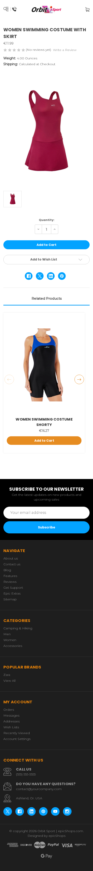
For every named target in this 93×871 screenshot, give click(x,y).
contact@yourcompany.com (39, 789)
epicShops (57, 836)
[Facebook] (29, 276)
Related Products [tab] (47, 298)
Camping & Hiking (17, 628)
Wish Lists (11, 727)
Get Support (13, 588)
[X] (40, 276)
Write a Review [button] (65, 50)
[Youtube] (55, 811)
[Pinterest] (62, 276)
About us (10, 558)
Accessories (12, 646)
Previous (9, 379)
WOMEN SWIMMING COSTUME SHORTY (44, 422)
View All (9, 681)
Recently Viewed (16, 733)
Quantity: (46, 220)
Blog (7, 570)
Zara (6, 675)
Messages (11, 715)
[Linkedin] (51, 276)
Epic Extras (12, 593)
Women (9, 640)
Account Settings (16, 739)
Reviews (9, 582)
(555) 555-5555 (26, 774)
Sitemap (10, 599)
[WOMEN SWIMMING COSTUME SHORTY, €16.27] (44, 365)
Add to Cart (44, 440)
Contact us (11, 564)
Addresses (11, 721)
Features (10, 576)
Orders (8, 710)
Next (79, 379)
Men (7, 634)
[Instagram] (67, 811)
